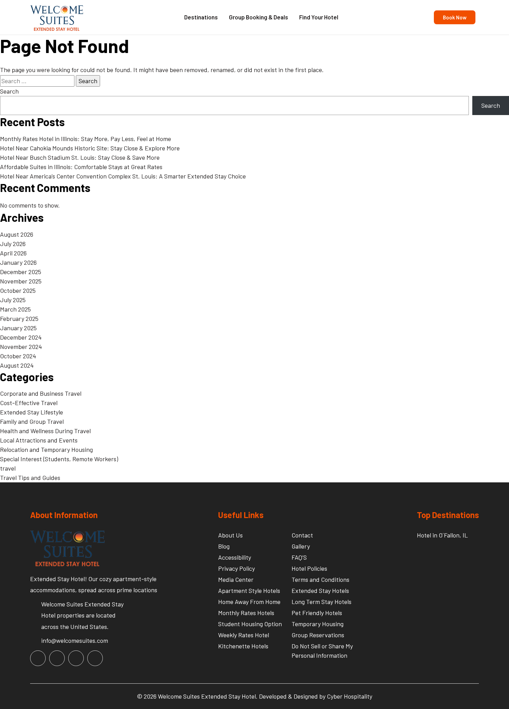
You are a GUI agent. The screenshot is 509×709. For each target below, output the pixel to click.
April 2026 (13, 253)
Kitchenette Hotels (243, 646)
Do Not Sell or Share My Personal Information (322, 650)
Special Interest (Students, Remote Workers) (59, 459)
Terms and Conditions (320, 579)
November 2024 (21, 346)
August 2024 (17, 365)
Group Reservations (318, 635)
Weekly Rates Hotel (243, 635)
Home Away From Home (249, 601)
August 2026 (16, 234)
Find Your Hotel (318, 17)
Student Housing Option (250, 624)
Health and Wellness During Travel (45, 431)
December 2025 (20, 271)
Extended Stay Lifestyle (31, 412)
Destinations (201, 17)
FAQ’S (299, 557)
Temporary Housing (317, 624)
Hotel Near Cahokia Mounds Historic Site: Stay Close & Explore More (90, 148)
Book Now (454, 17)
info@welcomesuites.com (74, 640)
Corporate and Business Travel (40, 393)
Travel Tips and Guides (30, 477)
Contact (302, 535)
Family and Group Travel (32, 421)
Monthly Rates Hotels (246, 612)
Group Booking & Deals (258, 17)
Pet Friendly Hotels (317, 612)
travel (8, 468)
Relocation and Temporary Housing (46, 449)
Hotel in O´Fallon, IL (442, 535)
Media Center (235, 579)
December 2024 (21, 337)
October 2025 (18, 290)
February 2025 (19, 318)
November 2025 (21, 281)
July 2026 (13, 243)
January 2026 (18, 262)
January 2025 (18, 328)
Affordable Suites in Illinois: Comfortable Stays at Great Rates (81, 166)
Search (9, 91)
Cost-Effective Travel (28, 402)
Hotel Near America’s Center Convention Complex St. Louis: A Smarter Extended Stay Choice (123, 176)
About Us (230, 535)
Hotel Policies (309, 568)
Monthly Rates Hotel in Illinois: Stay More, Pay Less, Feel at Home (85, 138)
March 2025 (15, 309)
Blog (224, 546)
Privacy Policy (236, 568)
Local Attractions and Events (39, 440)
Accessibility (234, 557)
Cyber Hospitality (349, 696)
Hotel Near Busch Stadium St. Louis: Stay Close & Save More (80, 157)
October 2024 (18, 356)
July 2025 (13, 300)
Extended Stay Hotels (320, 590)
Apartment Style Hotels (249, 590)
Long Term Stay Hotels (321, 601)
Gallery (301, 546)
